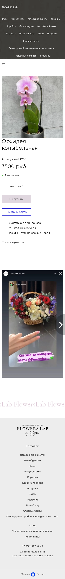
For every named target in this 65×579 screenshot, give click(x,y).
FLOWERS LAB (10, 7)
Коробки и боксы (46, 26)
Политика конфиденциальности (32, 531)
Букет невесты (26, 33)
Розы (4, 18)
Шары (41, 33)
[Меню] (59, 6)
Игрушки (52, 33)
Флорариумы (26, 26)
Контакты (32, 536)
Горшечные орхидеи (26, 55)
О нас (32, 525)
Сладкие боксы (31, 41)
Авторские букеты (37, 18)
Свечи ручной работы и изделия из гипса (31, 48)
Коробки (11, 26)
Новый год (32, 505)
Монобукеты (17, 18)
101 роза (11, 33)
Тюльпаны (45, 55)
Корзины (55, 18)
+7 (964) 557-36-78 (32, 545)
